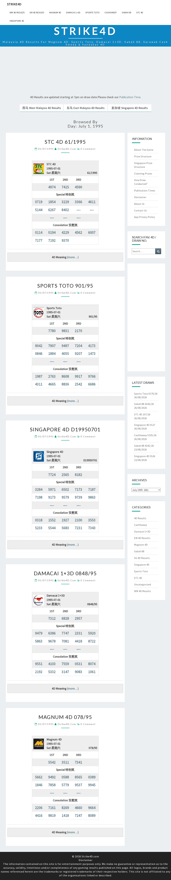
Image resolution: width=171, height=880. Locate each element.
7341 (78, 762)
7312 (52, 618)
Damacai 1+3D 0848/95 (65, 573)
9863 (92, 497)
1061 (92, 671)
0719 (38, 201)
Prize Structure (142, 156)
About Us (139, 203)
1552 (52, 520)
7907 (52, 345)
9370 (65, 240)
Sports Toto (92, 12)
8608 (65, 376)
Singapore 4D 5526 (144, 456)
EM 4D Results (37, 12)
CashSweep (111, 12)
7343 (92, 528)
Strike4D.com (67, 148)
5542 (52, 762)
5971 (52, 489)
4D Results (140, 518)
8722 (92, 641)
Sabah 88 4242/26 (144, 404)
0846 (38, 353)
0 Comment (88, 148)
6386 (52, 633)
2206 (38, 807)
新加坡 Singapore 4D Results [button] (130, 108)
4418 (78, 641)
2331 (78, 633)
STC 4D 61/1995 (65, 142)
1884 (52, 353)
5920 (92, 633)
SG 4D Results (142, 558)
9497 (65, 345)
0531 (78, 663)
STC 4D (139, 12)
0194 (52, 232)
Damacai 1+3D (73, 12)
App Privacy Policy (144, 217)
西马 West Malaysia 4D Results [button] (41, 108)
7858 (52, 785)
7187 (92, 489)
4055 (65, 353)
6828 (65, 618)
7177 (38, 240)
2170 (78, 330)
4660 (78, 807)
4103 (52, 663)
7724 (52, 474)
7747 (65, 633)
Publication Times (144, 190)
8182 (78, 474)
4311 (38, 384)
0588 (65, 777)
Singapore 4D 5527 (144, 425)
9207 (78, 353)
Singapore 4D (17, 20)
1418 (65, 815)
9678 (52, 641)
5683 (65, 528)
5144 (38, 209)
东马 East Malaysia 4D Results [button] (86, 108)
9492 (52, 777)
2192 (38, 671)
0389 (92, 777)
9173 (52, 497)
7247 (78, 815)
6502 (65, 489)
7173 (78, 489)
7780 (52, 330)
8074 (92, 663)
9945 (92, 785)
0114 (38, 232)
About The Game (143, 149)
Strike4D (14, 4)
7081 (65, 641)
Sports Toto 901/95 (65, 286)
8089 (92, 815)
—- (78, 209)
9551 (38, 663)
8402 (65, 209)
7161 (52, 807)
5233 (38, 528)
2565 (65, 474)
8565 (78, 777)
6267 (52, 209)
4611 (92, 201)
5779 (65, 785)
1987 (38, 376)
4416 (38, 815)
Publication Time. (130, 97)
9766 (92, 376)
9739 (78, 497)
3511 (65, 762)
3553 (92, 520)
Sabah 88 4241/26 (144, 445)
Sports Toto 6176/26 (145, 393)
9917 (78, 376)
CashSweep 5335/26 (145, 435)
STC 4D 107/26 (142, 414)
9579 (65, 497)
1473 (92, 353)
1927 (65, 520)
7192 (52, 240)
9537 (78, 785)
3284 (38, 489)
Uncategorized (142, 584)
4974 (52, 187)
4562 (78, 232)
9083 (78, 671)
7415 (65, 187)
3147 (65, 671)
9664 (92, 807)
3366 (78, 201)
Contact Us (140, 210)
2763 (52, 376)
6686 (92, 384)
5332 (52, 671)
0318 (38, 520)
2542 (78, 384)
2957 (78, 618)
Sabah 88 (126, 12)
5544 (52, 528)
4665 (52, 384)
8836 (65, 384)
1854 (52, 201)
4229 (65, 232)
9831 (65, 330)
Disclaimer (140, 197)
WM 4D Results (17, 12)
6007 (92, 232)
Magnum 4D (55, 12)
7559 (65, 663)
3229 (65, 201)
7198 (38, 497)
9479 (38, 633)
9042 (38, 345)
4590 (78, 187)
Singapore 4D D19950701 (65, 429)
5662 (38, 777)
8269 (65, 807)
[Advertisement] (85, 71)
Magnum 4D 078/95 (65, 717)
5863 (38, 641)
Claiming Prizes (143, 173)
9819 (52, 815)
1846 (38, 785)
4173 (92, 345)
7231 (78, 528)
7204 (78, 345)
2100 (78, 520)
